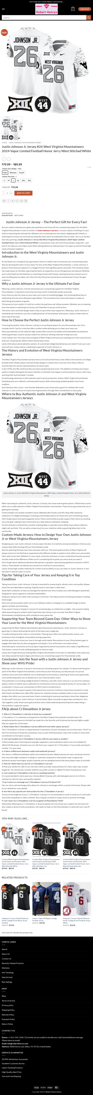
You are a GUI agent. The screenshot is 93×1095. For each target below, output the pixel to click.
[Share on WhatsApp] (4, 201)
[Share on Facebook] (8, 201)
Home (4, 143)
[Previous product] (9, 159)
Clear (89, 167)
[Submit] (88, 17)
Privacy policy (7, 1005)
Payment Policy (8, 1019)
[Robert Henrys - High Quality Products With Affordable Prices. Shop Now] (46, 9)
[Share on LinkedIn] (26, 201)
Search (4, 949)
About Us (6, 954)
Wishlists (6, 968)
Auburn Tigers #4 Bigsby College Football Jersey (44, 919)
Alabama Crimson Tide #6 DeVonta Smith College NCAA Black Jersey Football (15, 920)
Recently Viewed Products (13, 963)
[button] (3, 9)
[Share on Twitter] (13, 201)
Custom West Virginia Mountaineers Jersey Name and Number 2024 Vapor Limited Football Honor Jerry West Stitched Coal (46, 862)
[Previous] (2, 848)
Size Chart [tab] (19, 215)
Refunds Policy (8, 1014)
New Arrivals (7, 977)
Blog (4, 996)
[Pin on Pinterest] (21, 201)
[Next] (91, 848)
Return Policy (7, 1024)
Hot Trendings (8, 972)
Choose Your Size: (8, 177)
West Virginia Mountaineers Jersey (25, 143)
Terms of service (8, 1000)
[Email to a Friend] (17, 201)
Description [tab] (7, 215)
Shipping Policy (8, 1010)
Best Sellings (7, 982)
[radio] (5, 172)
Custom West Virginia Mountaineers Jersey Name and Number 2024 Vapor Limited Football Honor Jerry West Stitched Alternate (76, 862)
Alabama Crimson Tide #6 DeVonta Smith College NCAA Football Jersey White (76, 920)
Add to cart (23, 193)
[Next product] (4, 159)
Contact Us (6, 958)
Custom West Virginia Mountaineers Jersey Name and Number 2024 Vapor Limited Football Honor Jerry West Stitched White (15, 862)
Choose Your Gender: (9, 169)
